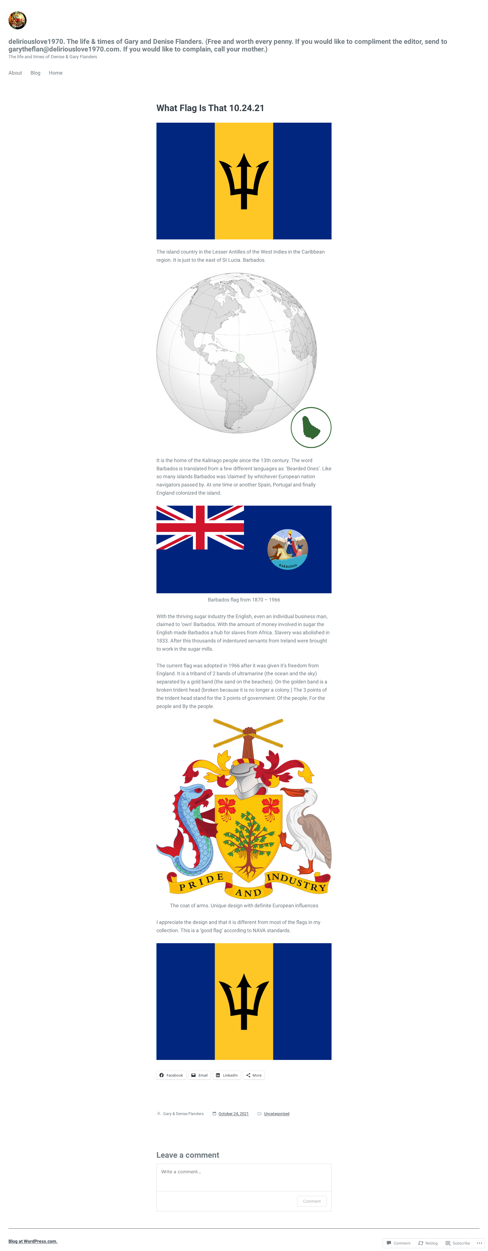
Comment (312, 1201)
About (15, 73)
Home (56, 73)
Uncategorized (276, 1113)
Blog (35, 73)
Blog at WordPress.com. (33, 1241)
